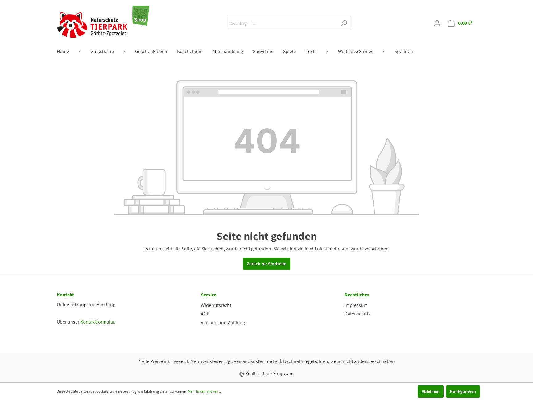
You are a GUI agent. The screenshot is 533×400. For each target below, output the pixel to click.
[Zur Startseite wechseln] (103, 22)
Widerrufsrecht (216, 305)
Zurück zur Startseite (266, 263)
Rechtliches (357, 294)
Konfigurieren (463, 391)
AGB (205, 314)
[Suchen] (344, 23)
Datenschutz (357, 314)
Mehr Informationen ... (205, 391)
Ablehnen (431, 391)
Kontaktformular (97, 322)
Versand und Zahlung (223, 322)
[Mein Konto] (437, 23)
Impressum (356, 305)
